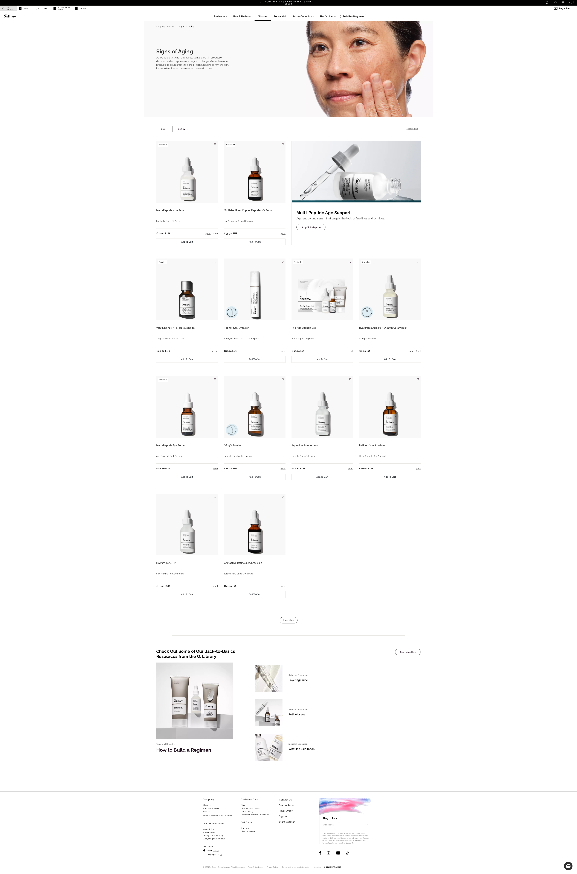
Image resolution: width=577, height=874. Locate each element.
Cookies (317, 867)
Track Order (286, 810)
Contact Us (350, 843)
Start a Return (287, 805)
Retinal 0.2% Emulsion (236, 327)
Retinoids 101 (296, 714)
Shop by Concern (165, 26)
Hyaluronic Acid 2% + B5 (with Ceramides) (383, 327)
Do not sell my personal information (296, 867)
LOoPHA (44, 8)
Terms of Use (327, 843)
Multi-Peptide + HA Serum (171, 210)
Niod (25, 8)
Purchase (245, 828)
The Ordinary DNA (211, 808)
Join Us (206, 811)
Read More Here (408, 652)
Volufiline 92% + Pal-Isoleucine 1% (175, 327)
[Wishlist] (215, 143)
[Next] (317, 2)
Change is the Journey (213, 835)
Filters (162, 129)
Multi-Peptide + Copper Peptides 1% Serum (248, 210)
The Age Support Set (304, 327)
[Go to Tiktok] (347, 853)
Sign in (283, 816)
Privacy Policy (357, 840)
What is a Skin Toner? (301, 748)
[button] (242, 16)
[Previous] (259, 2)
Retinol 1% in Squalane (372, 445)
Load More (288, 620)
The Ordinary (11, 8)
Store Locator (287, 821)
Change (216, 851)
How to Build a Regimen (183, 750)
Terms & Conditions (255, 867)
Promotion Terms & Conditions (255, 815)
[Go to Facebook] (320, 853)
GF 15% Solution (233, 445)
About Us (207, 805)
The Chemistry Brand (64, 8)
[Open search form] (547, 3)
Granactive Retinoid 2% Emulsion (243, 563)
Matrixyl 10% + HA (166, 563)
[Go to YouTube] (338, 853)
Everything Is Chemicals (214, 839)
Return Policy (247, 811)
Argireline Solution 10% (305, 445)
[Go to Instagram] (328, 853)
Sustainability (209, 832)
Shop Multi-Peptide (311, 227)
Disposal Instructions (250, 808)
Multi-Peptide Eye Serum (170, 445)
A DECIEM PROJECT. (332, 867)
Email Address (328, 825)
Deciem (83, 8)
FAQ (243, 805)
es (218, 855)
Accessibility (208, 829)
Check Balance (248, 831)
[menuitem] (8, 8)
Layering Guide (298, 680)
